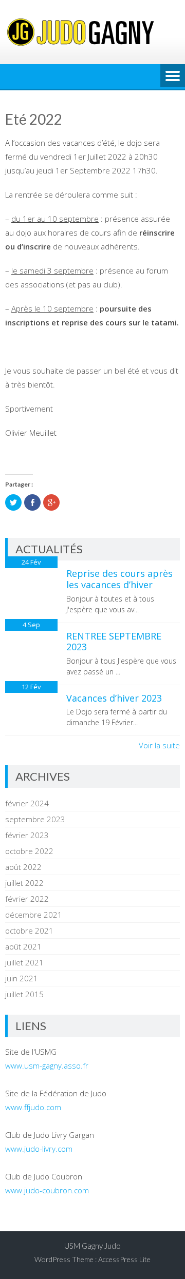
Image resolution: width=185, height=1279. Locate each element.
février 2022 (27, 899)
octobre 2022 (29, 851)
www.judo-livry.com (38, 1149)
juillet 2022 (24, 883)
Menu (172, 76)
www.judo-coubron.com (47, 1190)
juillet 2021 (24, 962)
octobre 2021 (29, 930)
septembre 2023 (35, 819)
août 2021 (23, 946)
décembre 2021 (33, 914)
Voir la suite (159, 745)
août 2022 (23, 867)
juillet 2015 (24, 994)
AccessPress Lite (124, 1259)
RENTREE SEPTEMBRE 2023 (113, 641)
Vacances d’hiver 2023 (114, 698)
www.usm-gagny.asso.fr (46, 1065)
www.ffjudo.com (33, 1107)
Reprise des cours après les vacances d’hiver (119, 579)
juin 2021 (21, 978)
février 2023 (27, 835)
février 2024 (27, 803)
